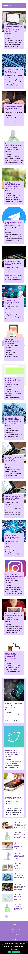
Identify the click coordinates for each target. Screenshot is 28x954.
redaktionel (8, 154)
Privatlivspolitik (16, 951)
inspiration (7, 38)
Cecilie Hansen (18, 112)
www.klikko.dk (15, 935)
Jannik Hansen (9, 36)
